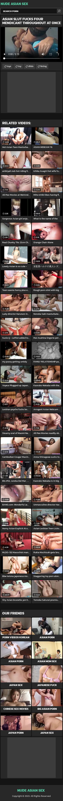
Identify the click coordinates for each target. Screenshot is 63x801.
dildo (30, 66)
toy (19, 66)
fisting (43, 66)
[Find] (59, 11)
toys (9, 66)
